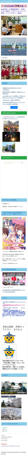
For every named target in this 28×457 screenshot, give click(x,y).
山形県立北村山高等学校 (7, 1)
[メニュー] (26, 1)
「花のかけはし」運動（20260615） (11, 100)
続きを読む (4, 57)
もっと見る (14, 107)
